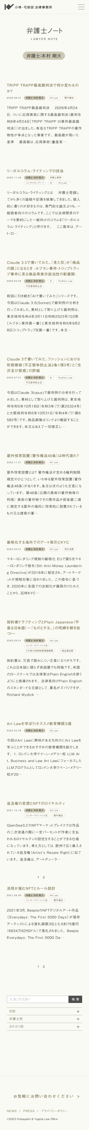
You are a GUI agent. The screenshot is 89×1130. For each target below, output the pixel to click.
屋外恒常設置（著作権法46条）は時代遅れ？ (43, 456)
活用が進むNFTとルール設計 (31, 888)
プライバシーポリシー (54, 1111)
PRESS (29, 1111)
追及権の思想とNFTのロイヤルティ (36, 803)
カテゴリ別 (16, 1026)
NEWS (12, 1111)
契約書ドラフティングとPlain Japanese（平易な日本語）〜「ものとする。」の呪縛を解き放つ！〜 (43, 627)
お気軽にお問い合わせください (43, 1096)
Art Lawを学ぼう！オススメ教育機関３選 (39, 723)
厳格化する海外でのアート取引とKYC (38, 542)
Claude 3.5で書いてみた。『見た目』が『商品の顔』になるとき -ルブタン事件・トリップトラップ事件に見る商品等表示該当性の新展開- (43, 268)
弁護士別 (16, 1018)
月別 (12, 1011)
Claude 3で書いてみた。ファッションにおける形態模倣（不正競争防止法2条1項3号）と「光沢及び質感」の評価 (44, 364)
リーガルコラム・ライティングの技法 (35, 171)
